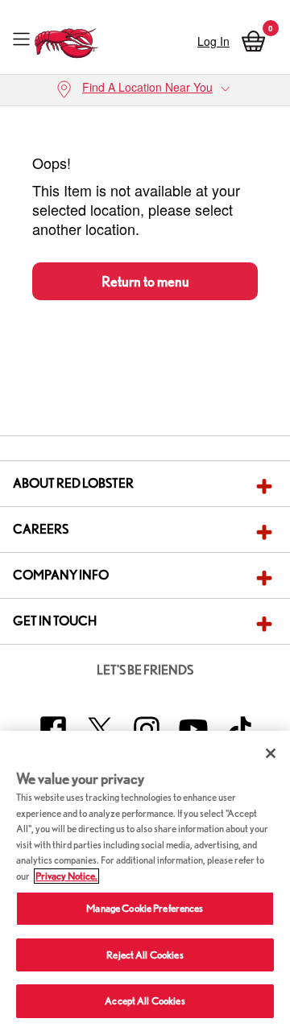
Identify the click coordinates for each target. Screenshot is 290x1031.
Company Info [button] (61, 575)
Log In (213, 41)
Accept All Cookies (144, 1001)
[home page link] (67, 39)
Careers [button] (40, 529)
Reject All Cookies (144, 955)
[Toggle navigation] (21, 38)
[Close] (270, 753)
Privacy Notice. (66, 876)
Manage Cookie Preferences (144, 908)
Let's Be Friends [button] (145, 670)
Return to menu (145, 281)
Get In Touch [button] (55, 621)
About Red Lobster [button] (73, 483)
